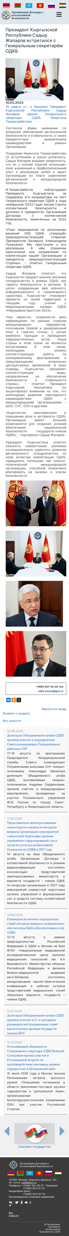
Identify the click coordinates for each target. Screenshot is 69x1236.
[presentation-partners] (6, 1131)
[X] (19, 700)
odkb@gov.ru (28, 1182)
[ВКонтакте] (8, 700)
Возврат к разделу (16, 713)
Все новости (12, 721)
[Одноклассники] (13, 700)
